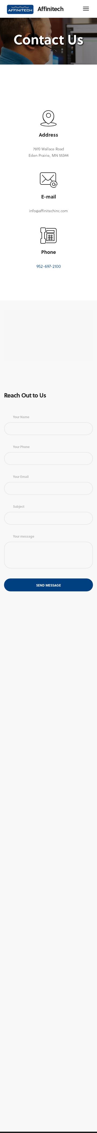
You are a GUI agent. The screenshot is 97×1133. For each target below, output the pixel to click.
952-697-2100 (48, 266)
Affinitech (50, 8)
